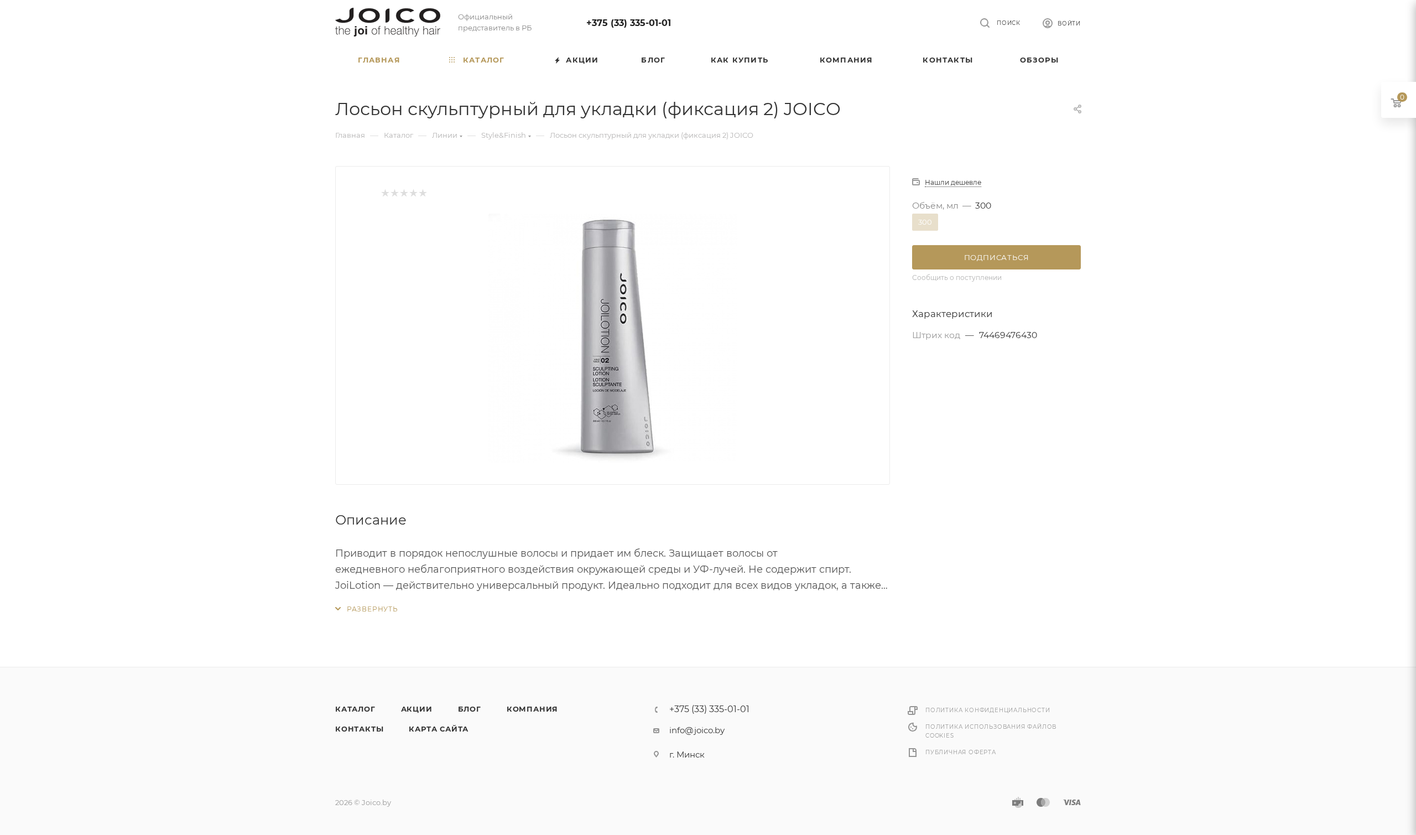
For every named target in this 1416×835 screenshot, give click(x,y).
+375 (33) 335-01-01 (628, 23)
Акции (417, 708)
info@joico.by (697, 730)
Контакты (359, 728)
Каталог (355, 708)
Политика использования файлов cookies (990, 731)
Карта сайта (438, 728)
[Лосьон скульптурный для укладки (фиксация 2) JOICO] (612, 338)
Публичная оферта (960, 752)
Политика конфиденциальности (987, 710)
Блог (469, 708)
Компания (532, 708)
